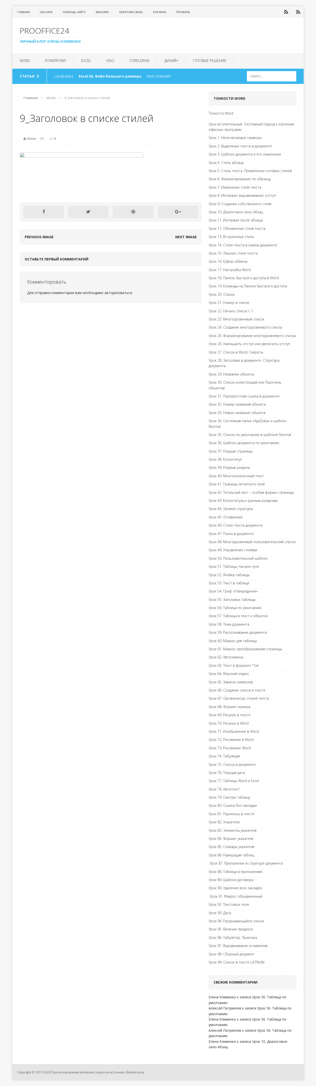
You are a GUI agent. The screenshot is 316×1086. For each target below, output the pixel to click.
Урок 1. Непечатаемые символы (235, 137)
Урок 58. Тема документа (229, 624)
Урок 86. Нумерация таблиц (231, 855)
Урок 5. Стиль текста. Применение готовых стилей (250, 170)
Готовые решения (209, 60)
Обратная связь (131, 12)
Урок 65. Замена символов (231, 682)
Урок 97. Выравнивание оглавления (238, 945)
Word (25, 60)
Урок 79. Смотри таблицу (229, 797)
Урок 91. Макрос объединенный (235, 896)
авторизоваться (118, 292)
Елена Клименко (222, 997)
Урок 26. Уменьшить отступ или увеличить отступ (249, 343)
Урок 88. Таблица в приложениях (235, 871)
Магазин (102, 12)
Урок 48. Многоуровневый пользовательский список (252, 541)
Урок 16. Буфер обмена (228, 261)
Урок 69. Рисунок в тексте (230, 714)
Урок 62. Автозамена (226, 657)
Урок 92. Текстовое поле (229, 904)
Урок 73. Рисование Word (230, 748)
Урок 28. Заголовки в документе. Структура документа (244, 363)
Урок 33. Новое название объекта (237, 412)
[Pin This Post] (133, 212)
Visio (110, 60)
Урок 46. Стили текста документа (235, 525)
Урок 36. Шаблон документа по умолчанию (244, 442)
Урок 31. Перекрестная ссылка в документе (244, 396)
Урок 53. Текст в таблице (229, 583)
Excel (86, 60)
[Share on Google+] (178, 212)
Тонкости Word (221, 113)
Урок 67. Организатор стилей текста (239, 698)
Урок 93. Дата (220, 912)
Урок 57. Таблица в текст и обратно (238, 615)
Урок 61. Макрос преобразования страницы (245, 649)
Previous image (39, 237)
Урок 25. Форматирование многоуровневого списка (252, 335)
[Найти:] (271, 76)
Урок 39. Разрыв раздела (229, 467)
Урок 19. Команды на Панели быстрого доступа (248, 286)
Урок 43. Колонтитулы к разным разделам (243, 500)
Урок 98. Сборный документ (232, 954)
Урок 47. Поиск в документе (231, 533)
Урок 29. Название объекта (231, 374)
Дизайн (171, 60)
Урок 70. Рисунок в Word (229, 723)
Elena (31, 138)
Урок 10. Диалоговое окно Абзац (236, 212)
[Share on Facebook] (43, 212)
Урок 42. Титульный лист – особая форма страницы (251, 492)
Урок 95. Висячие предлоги (231, 929)
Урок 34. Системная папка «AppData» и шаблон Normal (247, 423)
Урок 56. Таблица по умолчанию (235, 607)
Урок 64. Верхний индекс (229, 673)
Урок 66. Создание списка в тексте (237, 690)
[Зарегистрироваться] (298, 12)
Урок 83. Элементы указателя (233, 830)
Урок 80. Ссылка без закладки (233, 805)
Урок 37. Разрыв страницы (231, 451)
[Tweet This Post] (88, 212)
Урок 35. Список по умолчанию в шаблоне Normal (250, 434)
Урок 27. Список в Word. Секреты (236, 352)
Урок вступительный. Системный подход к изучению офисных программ (251, 127)
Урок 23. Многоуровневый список (236, 319)
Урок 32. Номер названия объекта (237, 404)
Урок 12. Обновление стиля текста (237, 228)
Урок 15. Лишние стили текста (233, 253)
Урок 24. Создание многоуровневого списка (245, 327)
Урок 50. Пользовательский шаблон (238, 558)
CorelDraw (139, 60)
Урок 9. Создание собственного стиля (240, 203)
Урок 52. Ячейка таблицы (229, 575)
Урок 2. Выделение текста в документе (240, 146)
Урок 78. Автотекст (224, 789)
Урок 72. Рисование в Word (231, 739)
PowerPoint (55, 60)
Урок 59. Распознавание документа (238, 632)
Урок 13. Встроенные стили (231, 236)
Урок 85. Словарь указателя (231, 846)
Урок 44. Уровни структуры (231, 508)
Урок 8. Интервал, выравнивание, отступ (242, 195)
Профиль (183, 12)
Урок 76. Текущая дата (227, 772)
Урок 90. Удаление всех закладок (235, 888)
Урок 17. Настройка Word (230, 269)
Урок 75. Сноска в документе (232, 764)
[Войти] (286, 12)
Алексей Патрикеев (225, 1008)
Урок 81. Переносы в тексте (232, 813)
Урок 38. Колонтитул (225, 459)
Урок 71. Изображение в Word (234, 731)
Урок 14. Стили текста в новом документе (243, 245)
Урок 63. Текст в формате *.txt (234, 665)
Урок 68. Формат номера (229, 706)
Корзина (159, 12)
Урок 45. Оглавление (226, 517)
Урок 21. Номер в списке (229, 302)
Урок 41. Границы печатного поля (237, 484)
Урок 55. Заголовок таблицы (232, 599)
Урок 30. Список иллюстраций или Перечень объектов (245, 385)
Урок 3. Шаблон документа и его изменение (245, 154)
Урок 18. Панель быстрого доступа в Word (244, 278)
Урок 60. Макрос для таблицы (233, 640)
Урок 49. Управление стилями (233, 550)
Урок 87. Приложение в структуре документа (246, 863)
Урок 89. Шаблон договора (231, 879)
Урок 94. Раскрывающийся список (236, 921)
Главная (23, 12)
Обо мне (46, 12)
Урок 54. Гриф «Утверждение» (233, 591)
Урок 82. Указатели (224, 822)
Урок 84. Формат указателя (231, 838)
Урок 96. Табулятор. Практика (233, 937)
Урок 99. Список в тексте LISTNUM (236, 962)
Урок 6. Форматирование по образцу (240, 179)
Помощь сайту (74, 12)
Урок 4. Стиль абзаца (226, 162)
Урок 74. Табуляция (224, 756)
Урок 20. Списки (222, 294)
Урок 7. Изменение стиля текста (235, 187)
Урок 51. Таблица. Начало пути (234, 566)
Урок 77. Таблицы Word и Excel (234, 780)
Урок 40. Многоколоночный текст (236, 476)
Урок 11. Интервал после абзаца (236, 220)
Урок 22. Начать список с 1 (231, 311)
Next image (186, 237)
